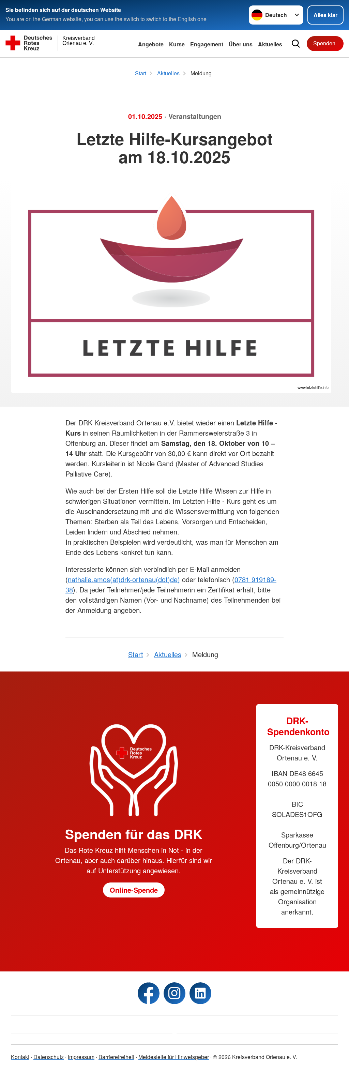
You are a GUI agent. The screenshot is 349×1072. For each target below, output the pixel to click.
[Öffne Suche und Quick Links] (295, 43)
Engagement (206, 44)
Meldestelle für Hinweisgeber (173, 1057)
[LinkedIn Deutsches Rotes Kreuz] (200, 993)
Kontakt (20, 1057)
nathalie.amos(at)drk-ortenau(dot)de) (124, 579)
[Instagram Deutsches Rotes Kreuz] (174, 993)
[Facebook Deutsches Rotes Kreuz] (149, 993)
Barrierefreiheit (116, 1057)
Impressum (81, 1057)
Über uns (241, 44)
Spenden (324, 43)
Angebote (151, 44)
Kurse (177, 44)
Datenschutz (48, 1057)
